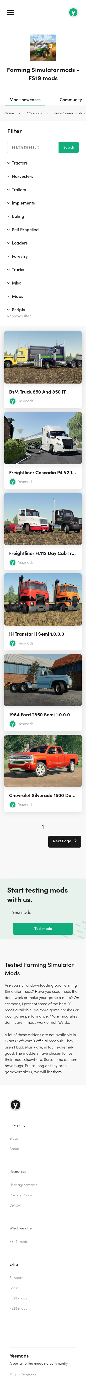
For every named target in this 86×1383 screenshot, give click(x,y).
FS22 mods (18, 1298)
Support (16, 1278)
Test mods (43, 929)
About (14, 1149)
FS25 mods (18, 1309)
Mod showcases (25, 99)
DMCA (15, 1205)
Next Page (62, 841)
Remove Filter (19, 316)
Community (71, 99)
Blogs (14, 1139)
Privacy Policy (21, 1195)
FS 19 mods (18, 1242)
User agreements (23, 1185)
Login (14, 1288)
